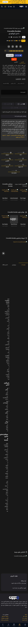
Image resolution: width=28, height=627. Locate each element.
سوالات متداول (5, 616)
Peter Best (23, 226)
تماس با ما (24, 618)
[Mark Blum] (5, 193)
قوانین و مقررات (4, 618)
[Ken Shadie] (5, 219)
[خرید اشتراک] (5, 6)
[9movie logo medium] (21, 6)
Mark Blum (5, 200)
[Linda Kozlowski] (14, 193)
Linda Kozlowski (14, 200)
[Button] (2, 6)
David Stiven (14, 226)
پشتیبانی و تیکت (4, 620)
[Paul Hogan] (23, 193)
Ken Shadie (5, 226)
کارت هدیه (24, 620)
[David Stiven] (14, 219)
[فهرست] (26, 6)
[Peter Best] (23, 219)
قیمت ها (25, 616)
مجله (26, 615)
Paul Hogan (23, 200)
